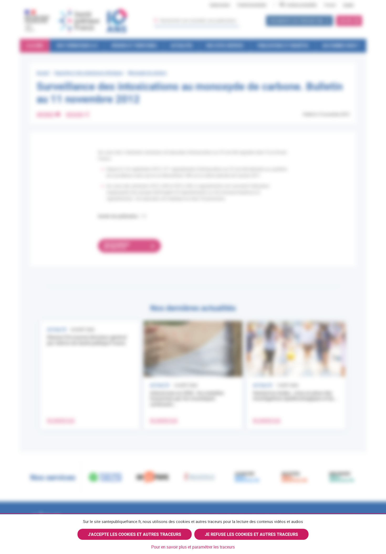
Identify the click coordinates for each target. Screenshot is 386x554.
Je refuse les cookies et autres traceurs (251, 534)
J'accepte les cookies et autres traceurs (134, 534)
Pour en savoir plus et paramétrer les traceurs (193, 547)
